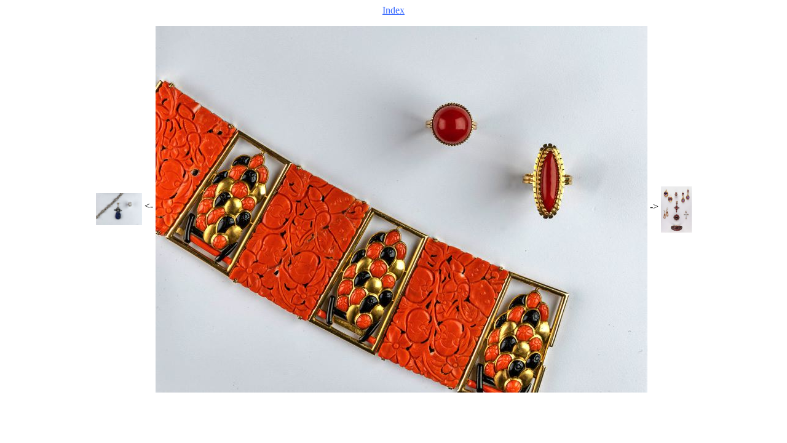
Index (393, 10)
